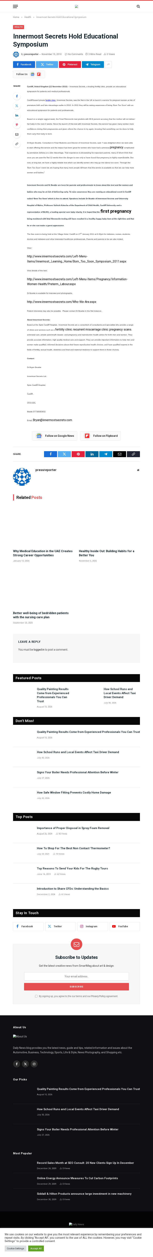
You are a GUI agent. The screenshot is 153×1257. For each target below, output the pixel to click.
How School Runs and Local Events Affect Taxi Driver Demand (120, 693)
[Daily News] (76, 6)
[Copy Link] (17, 144)
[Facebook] (17, 96)
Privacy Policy (98, 996)
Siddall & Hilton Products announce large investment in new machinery (84, 1193)
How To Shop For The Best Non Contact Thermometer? (73, 848)
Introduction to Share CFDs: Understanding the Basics (73, 888)
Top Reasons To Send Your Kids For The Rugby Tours (72, 868)
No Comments (75, 54)
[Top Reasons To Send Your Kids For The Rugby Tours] (23, 873)
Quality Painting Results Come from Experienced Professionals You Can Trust (53, 695)
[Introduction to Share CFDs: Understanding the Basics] (23, 893)
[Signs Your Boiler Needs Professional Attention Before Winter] (23, 777)
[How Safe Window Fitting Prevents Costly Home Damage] (23, 797)
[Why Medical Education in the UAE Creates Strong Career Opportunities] (43, 525)
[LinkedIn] (17, 115)
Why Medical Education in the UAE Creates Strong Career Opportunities (43, 553)
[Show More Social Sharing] (108, 64)
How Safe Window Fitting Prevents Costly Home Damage (74, 792)
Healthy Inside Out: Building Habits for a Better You (106, 553)
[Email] (17, 134)
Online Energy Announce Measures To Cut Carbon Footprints (77, 1178)
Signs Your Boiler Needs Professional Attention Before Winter (77, 772)
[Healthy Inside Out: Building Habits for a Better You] (109, 525)
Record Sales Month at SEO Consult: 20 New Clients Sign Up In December (85, 1163)
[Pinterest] (17, 125)
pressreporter (31, 54)
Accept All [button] (36, 1248)
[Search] (138, 6)
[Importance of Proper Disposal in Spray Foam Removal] (23, 833)
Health (19, 27)
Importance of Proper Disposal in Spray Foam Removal (73, 828)
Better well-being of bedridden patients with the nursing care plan (41, 615)
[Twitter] (17, 105)
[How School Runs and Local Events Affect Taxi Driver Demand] (90, 694)
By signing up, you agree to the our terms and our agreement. (78, 996)
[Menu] (15, 6)
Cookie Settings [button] (15, 1248)
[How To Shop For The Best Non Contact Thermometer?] (23, 853)
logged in (39, 649)
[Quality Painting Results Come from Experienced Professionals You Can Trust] (23, 694)
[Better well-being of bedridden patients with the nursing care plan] (43, 587)
